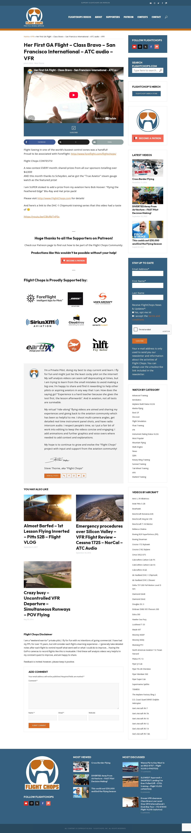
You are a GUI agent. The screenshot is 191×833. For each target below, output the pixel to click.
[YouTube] (134, 47)
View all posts (52, 476)
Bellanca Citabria (139, 529)
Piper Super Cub (139, 679)
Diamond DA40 (138, 594)
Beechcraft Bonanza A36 (142, 514)
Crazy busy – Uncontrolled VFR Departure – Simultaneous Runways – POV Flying (47, 603)
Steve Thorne (39, 63)
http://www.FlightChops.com (54, 198)
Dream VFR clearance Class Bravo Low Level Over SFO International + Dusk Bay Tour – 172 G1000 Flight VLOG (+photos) (153, 804)
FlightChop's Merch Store (146, 93)
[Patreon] (156, 47)
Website (92, 713)
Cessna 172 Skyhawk (141, 544)
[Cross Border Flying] (147, 168)
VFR (32, 36)
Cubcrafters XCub (139, 570)
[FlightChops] (42, 772)
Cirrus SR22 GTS (139, 554)
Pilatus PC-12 (137, 659)
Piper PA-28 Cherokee (141, 669)
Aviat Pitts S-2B (138, 503)
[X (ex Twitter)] (145, 47)
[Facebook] (151, 47)
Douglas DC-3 (138, 604)
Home (26, 36)
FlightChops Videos (79, 17)
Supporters (113, 17)
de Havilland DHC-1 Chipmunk (144, 575)
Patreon (128, 17)
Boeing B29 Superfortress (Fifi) (145, 534)
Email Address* (140, 269)
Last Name (138, 293)
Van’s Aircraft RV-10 (140, 718)
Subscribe (74, 132)
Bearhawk (136, 508)
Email (61, 713)
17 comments (146, 772)
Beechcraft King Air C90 (142, 519)
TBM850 (136, 689)
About (98, 17)
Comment (33, 681)
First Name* (139, 281)
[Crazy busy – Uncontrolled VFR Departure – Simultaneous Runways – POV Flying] (47, 574)
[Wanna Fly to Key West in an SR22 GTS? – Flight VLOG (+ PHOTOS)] (130, 766)
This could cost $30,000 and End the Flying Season (147, 242)
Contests (142, 17)
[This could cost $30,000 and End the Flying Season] (147, 229)
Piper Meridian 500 (140, 674)
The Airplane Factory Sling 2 (144, 694)
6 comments (145, 792)
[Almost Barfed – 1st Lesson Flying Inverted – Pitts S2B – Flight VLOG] (47, 508)
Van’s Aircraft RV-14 (140, 728)
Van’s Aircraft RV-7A (140, 713)
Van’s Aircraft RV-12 (140, 723)
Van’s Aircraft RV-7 (140, 708)
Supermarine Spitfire (140, 684)
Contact (156, 17)
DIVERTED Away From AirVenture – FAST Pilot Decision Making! (145, 210)
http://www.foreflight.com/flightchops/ (93, 153)
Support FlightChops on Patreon (95, 3)
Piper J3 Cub (137, 664)
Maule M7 (136, 629)
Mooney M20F (138, 635)
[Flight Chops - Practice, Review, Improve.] (34, 16)
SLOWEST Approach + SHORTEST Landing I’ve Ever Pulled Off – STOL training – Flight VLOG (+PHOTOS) (152, 783)
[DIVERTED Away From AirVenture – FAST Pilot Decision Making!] (147, 195)
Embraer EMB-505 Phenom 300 (145, 609)
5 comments (145, 813)
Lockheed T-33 (138, 624)
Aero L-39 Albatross (140, 498)
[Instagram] (140, 47)
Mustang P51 (137, 645)
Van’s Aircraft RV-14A (141, 734)
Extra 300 (136, 614)
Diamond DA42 (138, 599)
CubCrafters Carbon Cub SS (143, 565)
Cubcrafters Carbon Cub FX (143, 559)
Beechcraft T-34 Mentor (142, 524)
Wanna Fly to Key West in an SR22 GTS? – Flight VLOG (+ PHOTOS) (152, 766)
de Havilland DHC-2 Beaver (143, 580)
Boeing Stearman (139, 539)
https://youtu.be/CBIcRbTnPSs (41, 216)
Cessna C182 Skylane (141, 549)
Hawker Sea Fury (139, 619)
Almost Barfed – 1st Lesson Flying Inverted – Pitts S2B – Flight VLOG (46, 534)
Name (32, 713)
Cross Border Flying (143, 179)
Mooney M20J (138, 640)
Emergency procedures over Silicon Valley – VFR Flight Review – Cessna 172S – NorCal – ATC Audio (99, 537)
